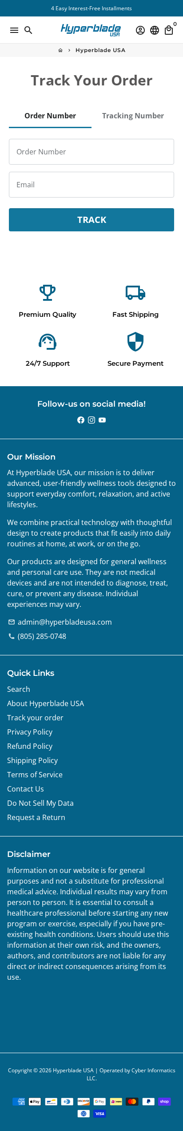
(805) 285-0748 (37, 636)
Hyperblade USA (101, 50)
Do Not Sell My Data (40, 803)
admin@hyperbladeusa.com (60, 622)
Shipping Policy (32, 760)
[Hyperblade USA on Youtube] (102, 420)
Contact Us (25, 789)
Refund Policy (29, 746)
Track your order (35, 718)
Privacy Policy (29, 732)
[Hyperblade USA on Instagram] (91, 420)
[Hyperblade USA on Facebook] (80, 420)
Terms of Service (35, 775)
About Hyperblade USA (45, 703)
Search (18, 689)
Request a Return (36, 817)
